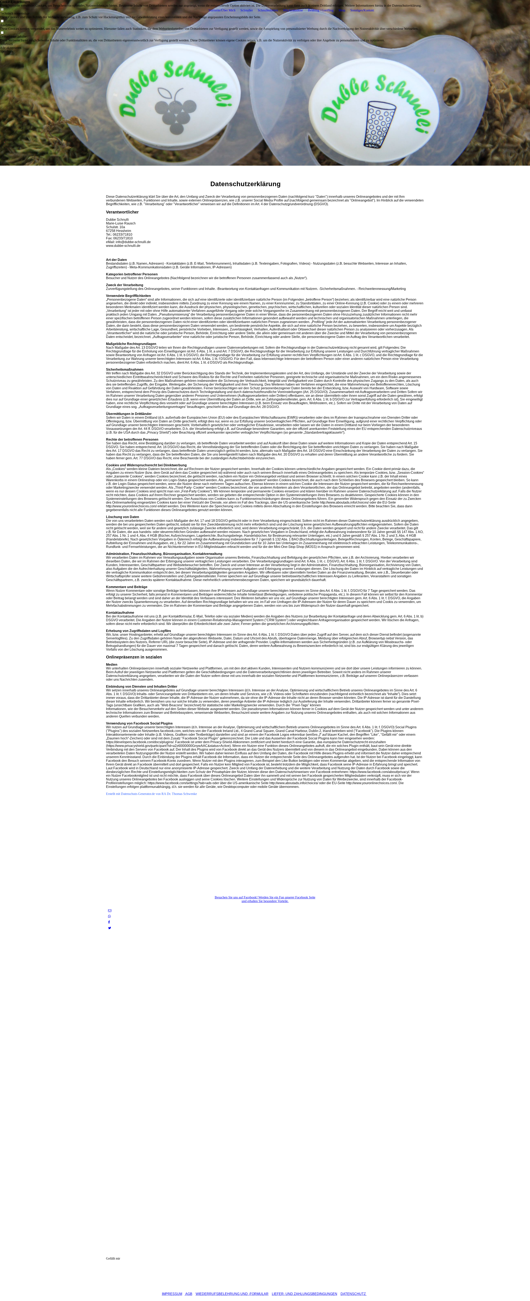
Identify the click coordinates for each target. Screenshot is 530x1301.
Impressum (172, 1294)
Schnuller (246, 10)
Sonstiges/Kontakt (362, 10)
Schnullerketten (268, 10)
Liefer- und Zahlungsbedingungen (304, 1294)
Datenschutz (354, 1294)
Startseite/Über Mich (221, 10)
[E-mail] (109, 910)
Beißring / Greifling (321, 10)
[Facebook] (109, 922)
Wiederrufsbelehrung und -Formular (232, 1294)
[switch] (2, 21)
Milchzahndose (293, 10)
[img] (265, 83)
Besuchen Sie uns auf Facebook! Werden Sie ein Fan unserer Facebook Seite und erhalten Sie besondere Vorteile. (265, 899)
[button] (211, 44)
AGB (188, 1294)
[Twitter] (109, 928)
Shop (341, 10)
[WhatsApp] (109, 916)
